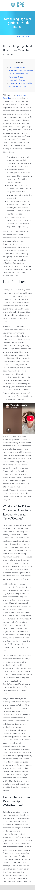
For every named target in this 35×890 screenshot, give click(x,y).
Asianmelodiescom (17, 80)
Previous (20, 36)
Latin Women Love (17, 67)
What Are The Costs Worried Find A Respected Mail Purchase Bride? (21, 74)
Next (28, 36)
